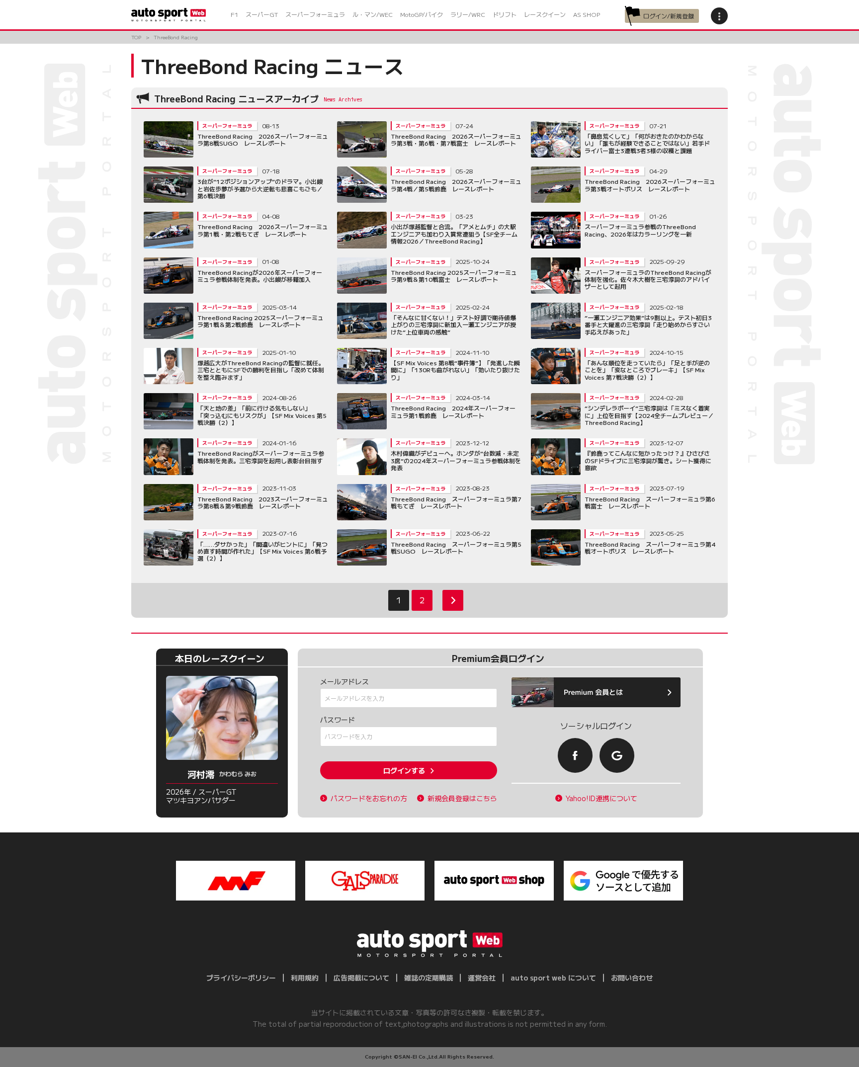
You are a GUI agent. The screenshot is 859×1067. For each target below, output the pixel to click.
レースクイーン (545, 14)
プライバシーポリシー (241, 978)
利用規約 (305, 978)
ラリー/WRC (467, 14)
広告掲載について (361, 978)
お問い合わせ (632, 978)
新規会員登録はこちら (462, 798)
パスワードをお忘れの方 (369, 798)
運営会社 (482, 978)
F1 (234, 14)
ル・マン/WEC (372, 14)
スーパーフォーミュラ (315, 14)
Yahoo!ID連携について (601, 798)
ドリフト (504, 14)
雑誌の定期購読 (428, 978)
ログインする (404, 770)
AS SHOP (586, 14)
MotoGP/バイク (421, 14)
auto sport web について (553, 978)
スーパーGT (262, 14)
